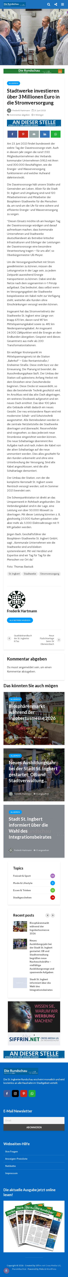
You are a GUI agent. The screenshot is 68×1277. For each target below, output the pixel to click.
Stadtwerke (30, 573)
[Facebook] (6, 1093)
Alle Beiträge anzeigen (20, 620)
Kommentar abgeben (20, 115)
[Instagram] (15, 1093)
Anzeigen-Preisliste (16, 1158)
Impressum (11, 1173)
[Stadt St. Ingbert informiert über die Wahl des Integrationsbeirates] (34, 831)
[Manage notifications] (6, 1270)
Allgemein (13, 83)
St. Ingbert (14, 573)
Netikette (10, 1166)
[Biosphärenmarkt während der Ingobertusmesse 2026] (34, 718)
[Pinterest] (23, 1093)
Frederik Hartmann (21, 110)
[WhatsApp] (32, 1093)
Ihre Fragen (11, 1151)
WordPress (51, 1269)
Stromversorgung (49, 573)
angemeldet (26, 667)
